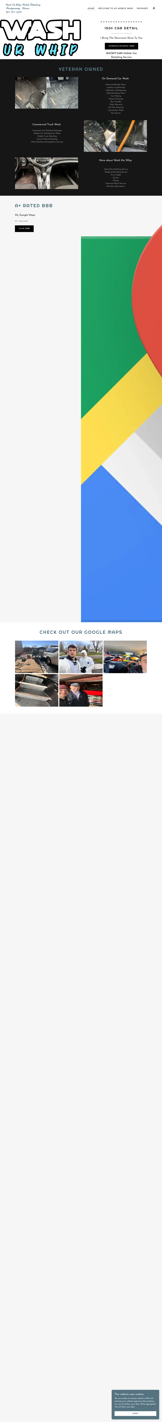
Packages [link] (142, 8)
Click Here (24, 229)
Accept (135, 1413)
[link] (27, 12)
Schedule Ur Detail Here (121, 46)
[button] (154, 8)
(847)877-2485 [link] (114, 53)
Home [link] (91, 8)
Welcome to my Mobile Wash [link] (115, 8)
